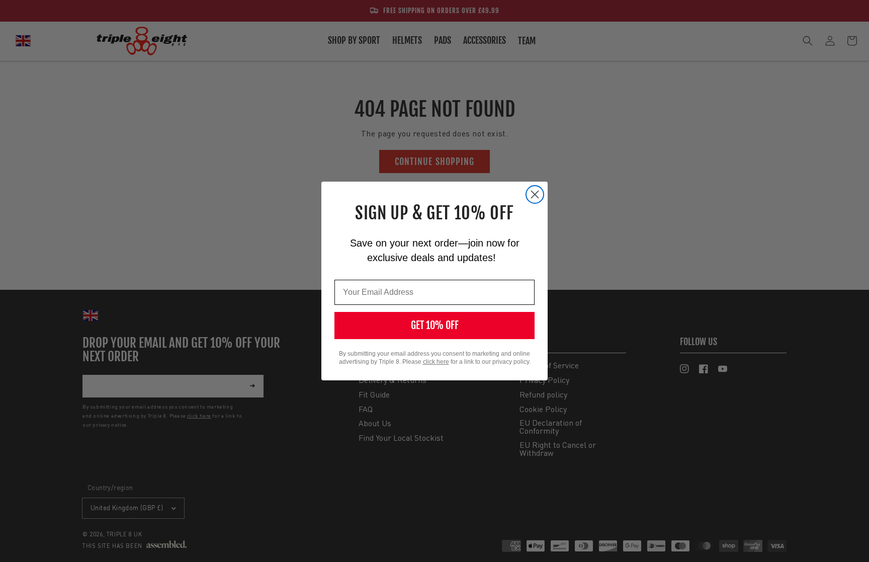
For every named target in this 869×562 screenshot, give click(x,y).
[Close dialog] (535, 194)
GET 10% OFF (435, 325)
